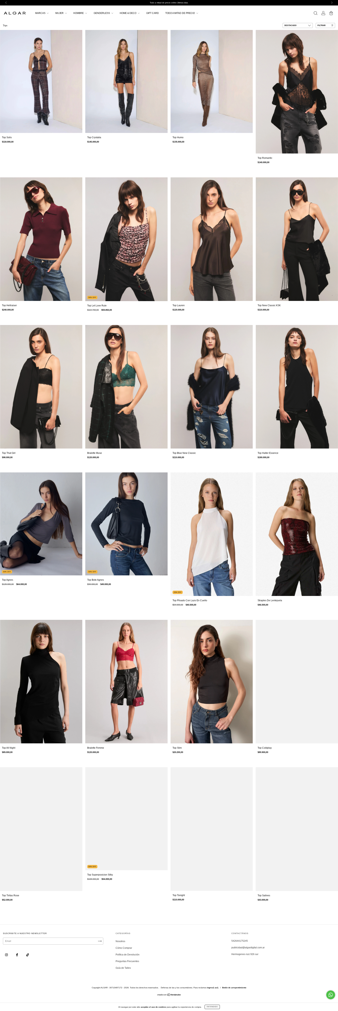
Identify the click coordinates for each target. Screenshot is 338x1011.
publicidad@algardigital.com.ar (248, 947)
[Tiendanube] (169, 995)
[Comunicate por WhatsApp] (330, 994)
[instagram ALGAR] (7, 954)
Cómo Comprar (124, 948)
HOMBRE (78, 13)
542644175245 (239, 941)
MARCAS (40, 13)
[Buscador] (315, 13)
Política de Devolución (127, 954)
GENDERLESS (102, 13)
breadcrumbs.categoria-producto (25, 25)
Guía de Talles (123, 968)
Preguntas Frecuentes (127, 961)
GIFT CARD (152, 13)
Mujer (45, 25)
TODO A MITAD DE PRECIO (180, 13)
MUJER (59, 13)
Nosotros (120, 941)
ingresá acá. (213, 988)
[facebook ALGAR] (17, 954)
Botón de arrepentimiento (234, 988)
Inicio (5, 25)
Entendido (212, 1007)
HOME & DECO (128, 13)
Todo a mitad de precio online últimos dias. (169, 3)
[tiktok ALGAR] (27, 954)
